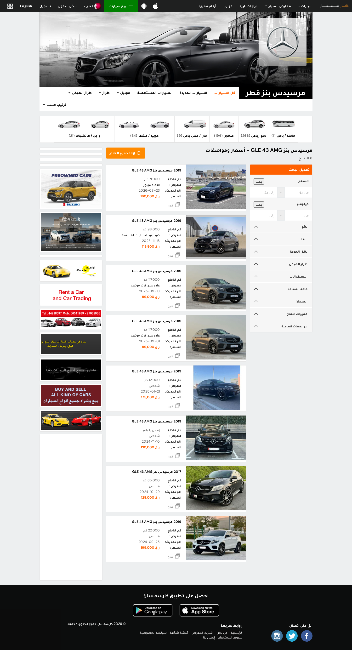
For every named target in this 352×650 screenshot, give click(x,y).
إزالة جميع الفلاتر (123, 153)
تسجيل (45, 6)
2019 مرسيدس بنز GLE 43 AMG (156, 170)
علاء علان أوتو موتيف (145, 285)
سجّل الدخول (68, 6)
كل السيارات (224, 92)
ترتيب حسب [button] (55, 104)
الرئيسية (237, 632)
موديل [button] (124, 92)
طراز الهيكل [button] (81, 92)
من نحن (222, 632)
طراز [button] (105, 92)
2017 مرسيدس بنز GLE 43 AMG (156, 471)
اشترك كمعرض (202, 632)
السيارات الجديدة (193, 92)
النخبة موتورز (151, 184)
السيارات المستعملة (154, 92)
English (26, 6)
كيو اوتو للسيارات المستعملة (139, 235)
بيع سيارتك (117, 6)
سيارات (306, 6)
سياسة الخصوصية (153, 632)
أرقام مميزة (207, 6)
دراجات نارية (248, 6)
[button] (92, 6)
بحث (258, 181)
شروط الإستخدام (230, 637)
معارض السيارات (278, 6)
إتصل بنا (209, 637)
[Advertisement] (71, 507)
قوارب (227, 6)
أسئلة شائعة (179, 632)
